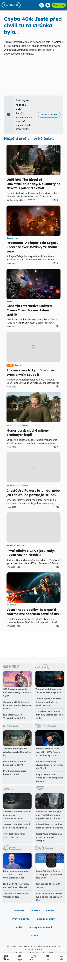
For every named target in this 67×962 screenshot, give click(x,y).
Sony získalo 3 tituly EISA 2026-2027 (47, 886)
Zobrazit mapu (49, 114)
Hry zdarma (11, 605)
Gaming (10, 301)
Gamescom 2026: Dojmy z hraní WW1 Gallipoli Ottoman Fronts (17, 705)
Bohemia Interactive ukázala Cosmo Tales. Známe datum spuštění (29, 310)
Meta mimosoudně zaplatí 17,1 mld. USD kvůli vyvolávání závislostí (16, 874)
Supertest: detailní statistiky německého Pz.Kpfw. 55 (17, 826)
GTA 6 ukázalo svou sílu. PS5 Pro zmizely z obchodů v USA (17, 692)
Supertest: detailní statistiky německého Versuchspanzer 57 (17, 815)
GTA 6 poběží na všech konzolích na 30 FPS (14, 763)
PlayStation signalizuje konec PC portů (14, 773)
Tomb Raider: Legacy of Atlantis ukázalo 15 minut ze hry (17, 752)
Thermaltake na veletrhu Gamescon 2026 (15, 895)
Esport (18, 365)
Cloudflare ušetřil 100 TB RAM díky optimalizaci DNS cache (49, 714)
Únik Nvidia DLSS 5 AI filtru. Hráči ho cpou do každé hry (49, 826)
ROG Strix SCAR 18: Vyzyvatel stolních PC (14, 716)
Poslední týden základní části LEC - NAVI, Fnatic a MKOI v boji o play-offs (47, 752)
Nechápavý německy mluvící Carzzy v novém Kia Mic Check (49, 765)
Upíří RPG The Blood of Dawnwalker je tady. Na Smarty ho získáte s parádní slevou (33, 184)
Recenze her (12, 238)
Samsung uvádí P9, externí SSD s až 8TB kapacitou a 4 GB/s (48, 896)
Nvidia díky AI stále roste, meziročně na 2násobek (16, 886)
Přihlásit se (58, 5)
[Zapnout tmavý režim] (47, 5)
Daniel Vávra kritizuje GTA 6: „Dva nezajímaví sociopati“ (48, 837)
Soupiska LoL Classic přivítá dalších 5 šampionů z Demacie (49, 777)
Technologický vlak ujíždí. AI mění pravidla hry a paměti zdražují (48, 702)
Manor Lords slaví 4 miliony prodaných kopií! (28, 433)
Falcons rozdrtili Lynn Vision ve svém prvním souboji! (30, 372)
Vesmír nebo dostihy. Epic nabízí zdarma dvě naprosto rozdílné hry (33, 612)
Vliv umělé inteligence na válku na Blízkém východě (48, 691)
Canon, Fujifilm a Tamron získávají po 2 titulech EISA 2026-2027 (49, 874)
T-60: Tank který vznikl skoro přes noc (14, 836)
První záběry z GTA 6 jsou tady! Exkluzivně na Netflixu (30, 553)
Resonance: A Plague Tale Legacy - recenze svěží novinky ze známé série (32, 247)
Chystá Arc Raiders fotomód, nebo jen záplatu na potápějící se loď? (33, 493)
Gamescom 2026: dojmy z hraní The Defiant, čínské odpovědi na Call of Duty (48, 815)
